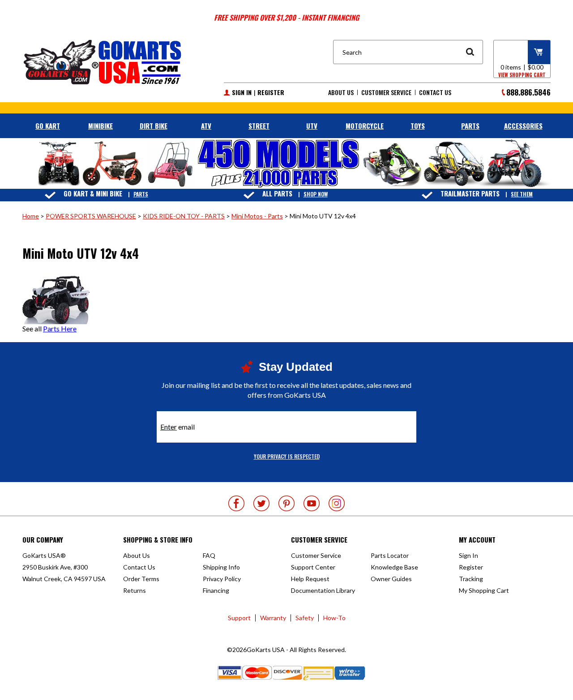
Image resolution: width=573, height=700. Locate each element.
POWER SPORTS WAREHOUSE (91, 216)
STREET (258, 125)
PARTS (470, 125)
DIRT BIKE (153, 125)
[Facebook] (236, 503)
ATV (206, 125)
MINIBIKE (100, 125)
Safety (304, 618)
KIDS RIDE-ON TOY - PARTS (184, 216)
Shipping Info (221, 567)
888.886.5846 (528, 92)
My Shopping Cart (484, 590)
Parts (140, 194)
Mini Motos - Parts (257, 216)
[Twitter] (261, 503)
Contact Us (435, 92)
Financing (216, 590)
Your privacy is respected (287, 456)
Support (239, 618)
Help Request (310, 579)
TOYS (418, 125)
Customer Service (386, 92)
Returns (134, 590)
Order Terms (141, 579)
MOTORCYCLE (365, 125)
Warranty (273, 618)
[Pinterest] (286, 503)
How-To (334, 618)
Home (30, 216)
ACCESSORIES (523, 125)
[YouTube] (312, 503)
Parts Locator (390, 555)
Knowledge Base (394, 567)
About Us (341, 92)
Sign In (242, 92)
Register (270, 92)
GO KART (47, 125)
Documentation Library (323, 590)
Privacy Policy (222, 579)
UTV (311, 125)
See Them (522, 194)
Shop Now (316, 194)
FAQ (209, 555)
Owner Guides (391, 579)
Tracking (471, 579)
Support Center (313, 567)
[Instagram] (337, 503)
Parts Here (60, 328)
